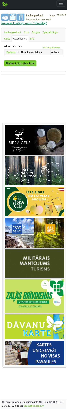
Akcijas (36, 32)
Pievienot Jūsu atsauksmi (20, 63)
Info (32, 38)
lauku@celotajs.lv (34, 405)
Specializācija (50, 32)
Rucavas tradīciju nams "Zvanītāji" (24, 23)
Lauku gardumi (12, 32)
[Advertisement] (33, 99)
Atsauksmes (20, 38)
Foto (26, 32)
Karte (7, 38)
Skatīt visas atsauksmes (51, 47)
